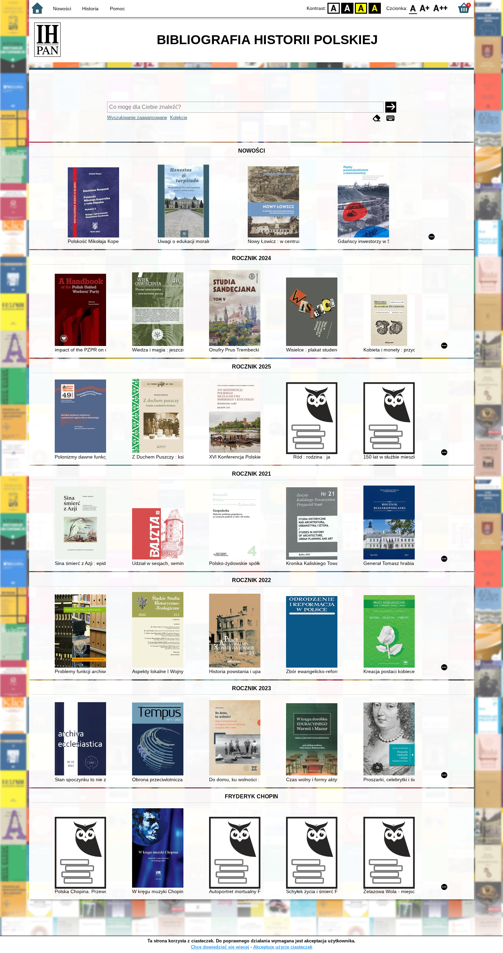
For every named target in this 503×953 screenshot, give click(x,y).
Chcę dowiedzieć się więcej (220, 947)
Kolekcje (178, 117)
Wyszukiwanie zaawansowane (137, 117)
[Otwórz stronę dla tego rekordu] (95, 203)
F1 (425, 8)
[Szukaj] (390, 107)
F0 (413, 8)
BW (347, 8)
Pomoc (117, 8)
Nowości (62, 8)
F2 (440, 8)
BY (374, 8)
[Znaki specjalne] (390, 118)
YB (361, 8)
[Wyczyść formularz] (376, 118)
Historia (90, 8)
